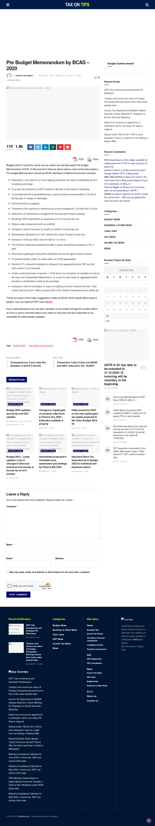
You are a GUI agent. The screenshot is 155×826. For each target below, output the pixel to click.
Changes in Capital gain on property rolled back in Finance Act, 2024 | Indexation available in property (52, 416)
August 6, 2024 (79, 428)
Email (10, 558)
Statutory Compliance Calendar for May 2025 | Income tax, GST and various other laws (25, 769)
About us (91, 696)
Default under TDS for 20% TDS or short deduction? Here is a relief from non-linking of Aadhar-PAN (126, 138)
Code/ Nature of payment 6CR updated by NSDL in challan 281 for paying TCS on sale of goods (129, 413)
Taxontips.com (24, 816)
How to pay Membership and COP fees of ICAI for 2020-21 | (129, 398)
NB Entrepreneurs (113, 159)
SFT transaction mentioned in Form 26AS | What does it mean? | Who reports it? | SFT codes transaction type (129, 453)
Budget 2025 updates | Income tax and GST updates (18, 413)
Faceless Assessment (96, 649)
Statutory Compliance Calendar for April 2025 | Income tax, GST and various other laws (25, 797)
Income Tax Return (95, 633)
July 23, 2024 (13, 478)
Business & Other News (118, 225)
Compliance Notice (95, 644)
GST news (109, 236)
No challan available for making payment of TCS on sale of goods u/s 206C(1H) (126, 163)
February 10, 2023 (48, 471)
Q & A (90, 691)
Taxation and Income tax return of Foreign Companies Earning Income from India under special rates (125, 102)
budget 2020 (19, 345)
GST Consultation (94, 663)
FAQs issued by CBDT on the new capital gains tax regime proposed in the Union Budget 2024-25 (85, 416)
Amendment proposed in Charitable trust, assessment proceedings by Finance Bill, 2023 (53, 462)
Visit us (137, 639)
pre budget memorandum (41, 345)
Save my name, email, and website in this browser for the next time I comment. (49, 571)
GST (89, 655)
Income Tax (93, 629)
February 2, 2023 (80, 471)
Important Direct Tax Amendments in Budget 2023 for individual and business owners (85, 462)
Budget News (14, 80)
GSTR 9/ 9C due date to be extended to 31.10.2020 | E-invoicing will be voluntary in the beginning (120, 374)
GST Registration (94, 658)
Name (10, 544)
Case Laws (110, 230)
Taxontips (22, 671)
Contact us (92, 700)
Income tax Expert (24, 75)
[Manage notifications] (148, 820)
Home (90, 625)
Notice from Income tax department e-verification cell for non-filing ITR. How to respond (123, 126)
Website (59, 558)
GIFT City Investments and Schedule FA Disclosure (33, 629)
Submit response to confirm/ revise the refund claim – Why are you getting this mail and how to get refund (126, 197)
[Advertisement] (77, 32)
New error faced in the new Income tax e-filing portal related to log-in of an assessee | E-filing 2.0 (126, 180)
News (107, 248)
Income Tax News (114, 242)
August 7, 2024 (47, 428)
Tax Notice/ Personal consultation (96, 639)
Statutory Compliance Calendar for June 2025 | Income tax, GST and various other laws (25, 757)
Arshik (107, 170)
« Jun (107, 320)
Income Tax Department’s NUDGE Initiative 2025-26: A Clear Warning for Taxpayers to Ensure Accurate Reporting (125, 114)
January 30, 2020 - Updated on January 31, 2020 (59, 75)
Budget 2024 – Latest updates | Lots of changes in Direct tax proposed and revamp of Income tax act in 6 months (20, 465)
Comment (12, 506)
